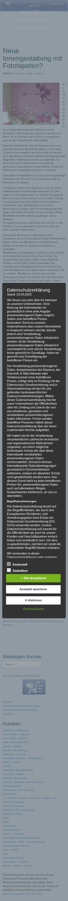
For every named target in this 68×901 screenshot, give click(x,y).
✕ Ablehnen (33, 600)
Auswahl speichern (33, 589)
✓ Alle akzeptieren (33, 578)
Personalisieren (33, 609)
